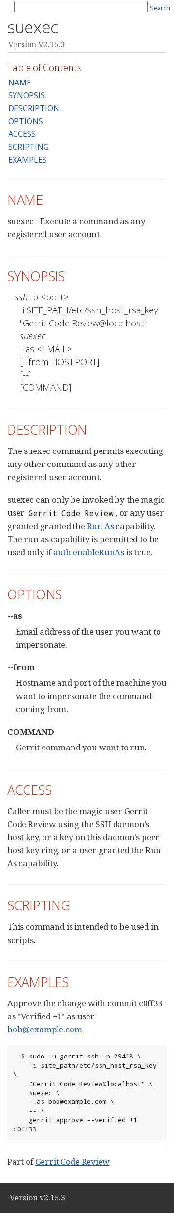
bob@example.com (44, 1029)
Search (160, 7)
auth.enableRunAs (88, 552)
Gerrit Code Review (72, 1161)
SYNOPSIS (26, 95)
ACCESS (22, 133)
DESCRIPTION (33, 108)
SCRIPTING (28, 146)
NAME (19, 82)
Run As (100, 526)
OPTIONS (25, 121)
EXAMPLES (27, 160)
